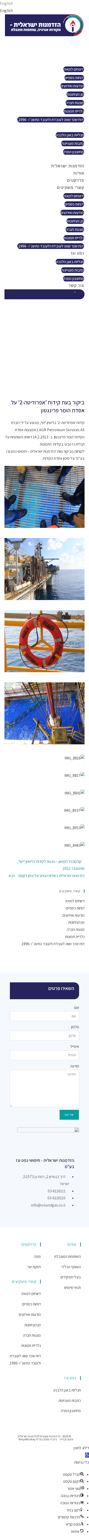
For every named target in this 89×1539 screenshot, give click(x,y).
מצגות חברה (75, 102)
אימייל (74, 1046)
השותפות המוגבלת (67, 1256)
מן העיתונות (75, 94)
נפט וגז (73, 126)
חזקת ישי (34, 1266)
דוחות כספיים (74, 77)
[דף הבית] (78, 292)
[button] (87, 1455)
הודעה (74, 1066)
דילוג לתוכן (81, 1447)
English (6, 3)
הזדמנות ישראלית (63, 39)
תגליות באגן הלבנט (70, 135)
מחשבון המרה (73, 151)
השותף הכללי (71, 1266)
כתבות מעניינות (72, 143)
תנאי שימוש (72, 1287)
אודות (75, 46)
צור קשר (72, 159)
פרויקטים (71, 54)
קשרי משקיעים (66, 61)
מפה (37, 1256)
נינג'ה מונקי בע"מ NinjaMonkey (38, 1439)
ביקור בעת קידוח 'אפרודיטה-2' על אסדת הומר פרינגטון (40, 292)
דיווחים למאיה (74, 69)
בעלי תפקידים (71, 1277)
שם (76, 1007)
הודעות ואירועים (72, 86)
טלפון (75, 1026)
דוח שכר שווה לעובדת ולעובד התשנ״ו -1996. (51, 119)
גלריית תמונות (74, 111)
